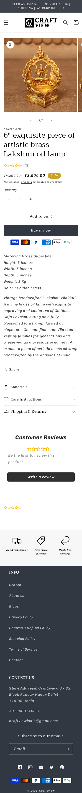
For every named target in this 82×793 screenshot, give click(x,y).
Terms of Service (23, 649)
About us (16, 596)
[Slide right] (51, 120)
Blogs (14, 606)
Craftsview (46, 790)
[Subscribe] (67, 749)
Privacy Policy (21, 617)
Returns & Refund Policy (30, 628)
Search (15, 585)
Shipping (26, 181)
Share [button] (14, 369)
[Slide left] (31, 120)
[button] (6, 22)
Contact (16, 660)
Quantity (10, 190)
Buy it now (41, 230)
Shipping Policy (22, 639)
